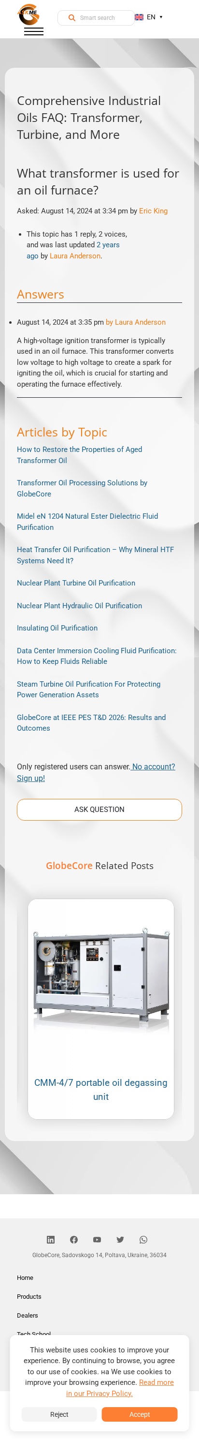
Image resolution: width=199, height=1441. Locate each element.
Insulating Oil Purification (57, 628)
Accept (139, 1414)
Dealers (27, 1315)
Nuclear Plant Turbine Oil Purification (76, 583)
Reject (59, 1414)
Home (25, 1277)
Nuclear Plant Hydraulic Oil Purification (79, 605)
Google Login (99, 547)
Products (29, 1296)
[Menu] (33, 33)
